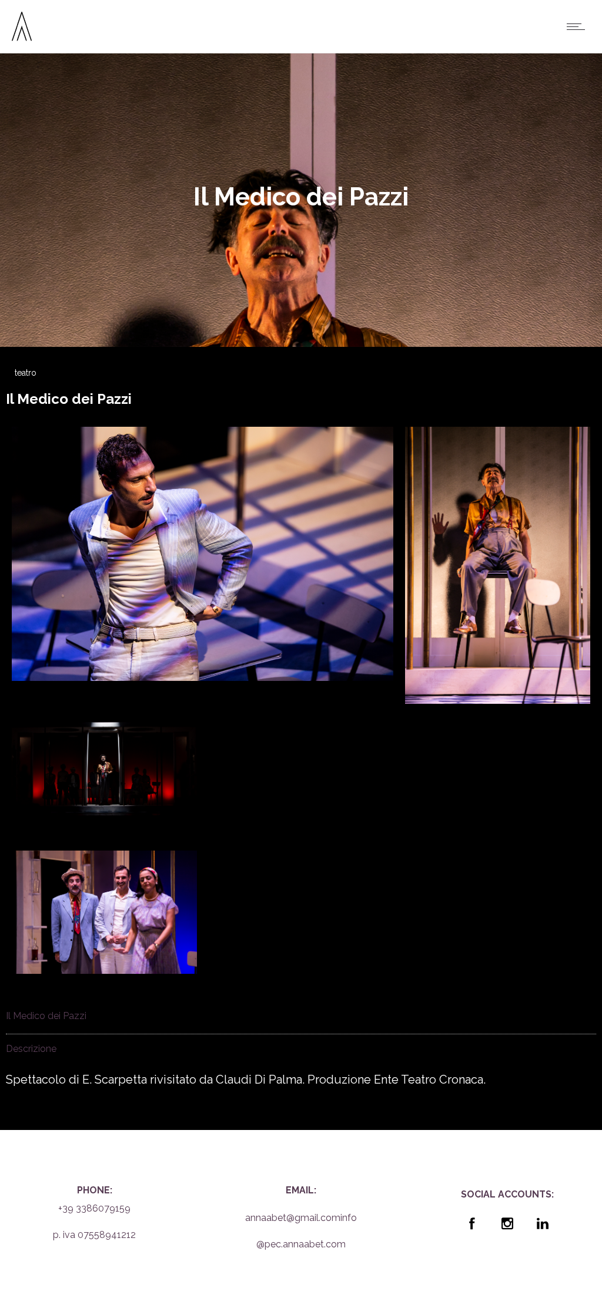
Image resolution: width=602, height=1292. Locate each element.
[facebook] (472, 1223)
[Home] (22, 37)
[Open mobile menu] (578, 26)
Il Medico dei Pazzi (69, 398)
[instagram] (507, 1223)
